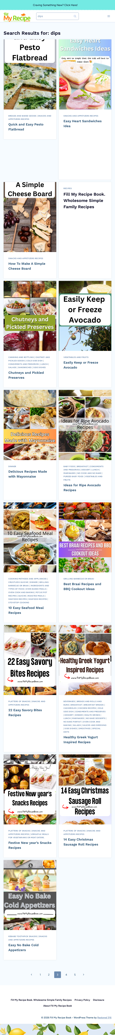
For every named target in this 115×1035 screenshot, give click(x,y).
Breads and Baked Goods (22, 116)
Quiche (22, 596)
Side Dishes (39, 367)
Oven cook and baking (21, 592)
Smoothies (85, 728)
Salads (12, 367)
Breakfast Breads (94, 705)
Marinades (69, 473)
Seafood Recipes (17, 599)
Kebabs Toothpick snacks (22, 936)
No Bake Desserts (95, 718)
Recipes (67, 188)
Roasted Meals (36, 596)
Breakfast (82, 466)
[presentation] (30, 74)
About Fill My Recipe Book (57, 1005)
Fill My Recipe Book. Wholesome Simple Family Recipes (84, 200)
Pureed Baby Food (73, 476)
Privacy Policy (82, 1000)
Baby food (69, 466)
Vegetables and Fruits (75, 357)
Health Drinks (92, 715)
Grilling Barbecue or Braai (78, 579)
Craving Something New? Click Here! (55, 5)
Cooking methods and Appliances (27, 579)
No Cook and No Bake (89, 473)
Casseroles (70, 708)
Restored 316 (104, 1017)
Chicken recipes (87, 708)
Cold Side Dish (34, 361)
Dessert (85, 470)
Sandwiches (25, 367)
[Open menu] (108, 16)
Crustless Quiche (18, 582)
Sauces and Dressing (94, 725)
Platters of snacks (19, 701)
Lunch (44, 364)
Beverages (69, 701)
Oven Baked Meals (36, 589)
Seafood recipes (37, 599)
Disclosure (98, 1000)
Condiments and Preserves (23, 364)
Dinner (12, 466)
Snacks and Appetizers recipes (80, 116)
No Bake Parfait (72, 722)
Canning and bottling (21, 357)
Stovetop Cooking (18, 602)
